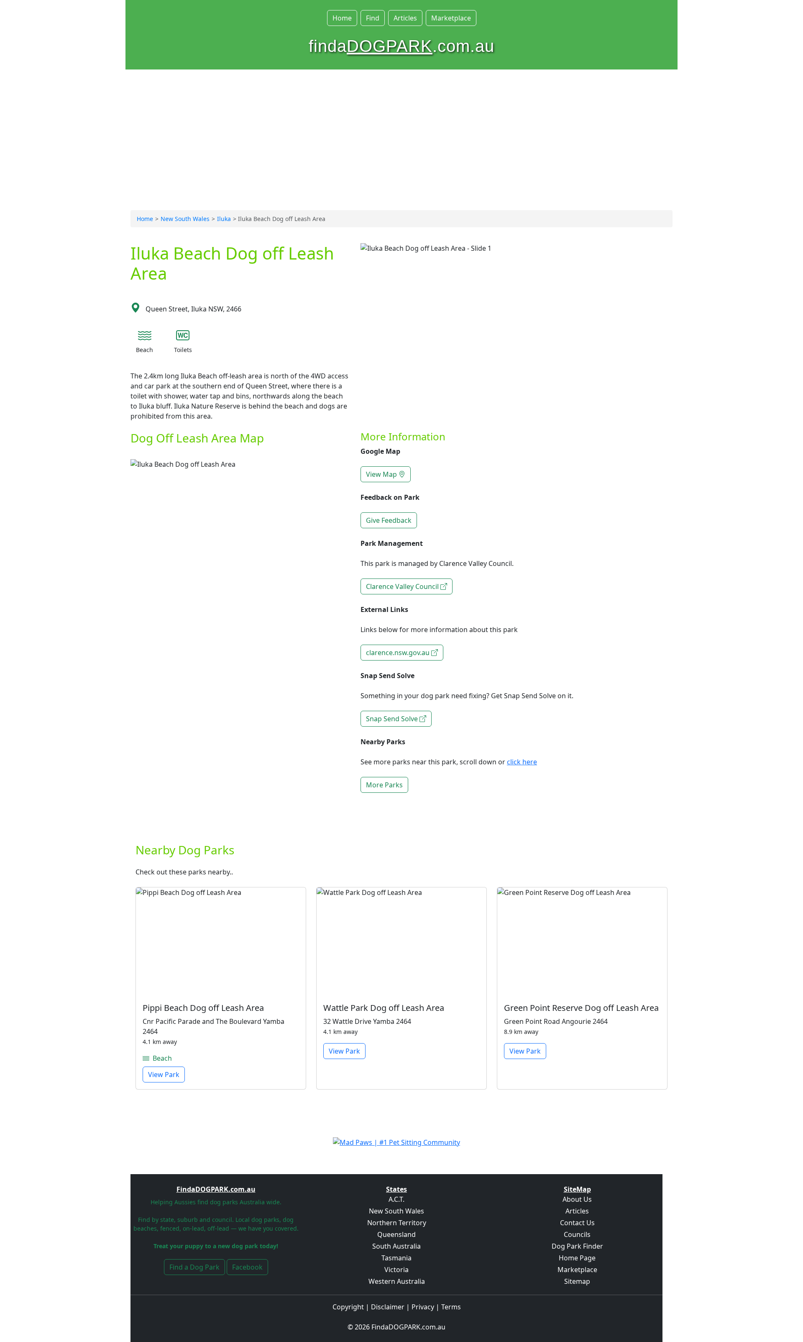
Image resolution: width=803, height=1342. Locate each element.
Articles (405, 18)
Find (372, 18)
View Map (382, 474)
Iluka (224, 219)
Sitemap (577, 1281)
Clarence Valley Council (403, 586)
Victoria (396, 1269)
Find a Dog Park (194, 1267)
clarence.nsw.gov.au (398, 652)
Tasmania (396, 1257)
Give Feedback (389, 520)
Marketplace (451, 18)
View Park (163, 1074)
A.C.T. (396, 1199)
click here (522, 761)
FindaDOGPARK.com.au (408, 1327)
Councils (577, 1234)
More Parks (384, 784)
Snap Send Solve (392, 718)
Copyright (348, 1306)
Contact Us (577, 1222)
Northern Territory (396, 1222)
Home (342, 18)
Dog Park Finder (577, 1246)
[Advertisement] (401, 145)
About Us (577, 1199)
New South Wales (185, 219)
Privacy (423, 1306)
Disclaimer (387, 1306)
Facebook (247, 1267)
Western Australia (396, 1281)
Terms (451, 1306)
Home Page (577, 1257)
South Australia (396, 1246)
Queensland (396, 1234)
